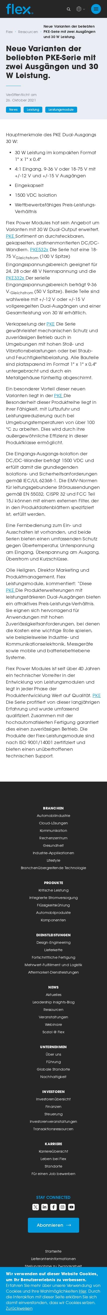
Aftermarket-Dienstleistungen (53, 972)
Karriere (53, 1143)
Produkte (53, 882)
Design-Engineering (54, 942)
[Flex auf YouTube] (71, 1207)
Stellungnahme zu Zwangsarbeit (53, 1266)
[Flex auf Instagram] (62, 1207)
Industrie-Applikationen (53, 853)
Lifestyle (53, 860)
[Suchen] (68, 8)
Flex (9, 32)
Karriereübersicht (53, 1151)
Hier (82, 1291)
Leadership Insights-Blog (54, 1002)
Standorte (53, 1166)
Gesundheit (53, 845)
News (13, 109)
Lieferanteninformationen (53, 1259)
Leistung (33, 109)
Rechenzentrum (53, 838)
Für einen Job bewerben (53, 1174)
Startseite (53, 1251)
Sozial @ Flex (53, 1032)
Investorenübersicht (53, 1099)
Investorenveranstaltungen (53, 1121)
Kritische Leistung (53, 890)
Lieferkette (53, 950)
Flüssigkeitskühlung (53, 905)
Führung (53, 1062)
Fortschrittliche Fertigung (53, 957)
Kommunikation (53, 830)
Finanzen (54, 1106)
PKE (10, 236)
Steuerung (54, 1114)
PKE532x (39, 249)
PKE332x (16, 278)
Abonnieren (50, 1225)
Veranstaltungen (53, 1017)
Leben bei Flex (53, 1159)
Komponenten (53, 920)
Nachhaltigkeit (53, 1077)
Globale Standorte (53, 1069)
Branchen (53, 808)
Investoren (53, 1091)
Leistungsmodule (61, 109)
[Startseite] (19, 9)
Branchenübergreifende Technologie (53, 868)
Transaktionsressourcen (53, 1129)
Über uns (53, 1054)
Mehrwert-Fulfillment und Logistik (53, 965)
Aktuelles (53, 994)
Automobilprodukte (53, 912)
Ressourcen (28, 32)
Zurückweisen (19, 1308)
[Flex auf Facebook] (53, 1207)
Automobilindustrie (53, 815)
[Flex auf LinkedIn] (44, 1207)
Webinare (53, 1024)
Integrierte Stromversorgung (53, 897)
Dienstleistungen (53, 935)
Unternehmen (53, 1046)
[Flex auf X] (35, 1207)
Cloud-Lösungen (53, 823)
